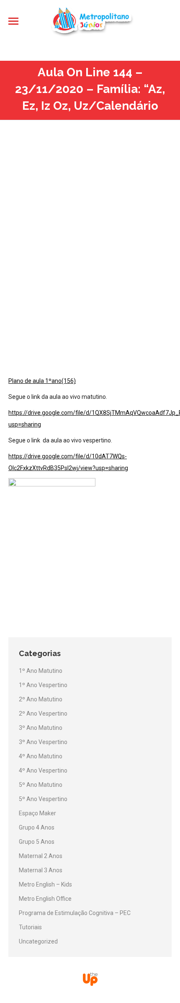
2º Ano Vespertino (43, 713)
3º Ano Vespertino (43, 742)
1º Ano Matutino (40, 670)
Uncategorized (38, 941)
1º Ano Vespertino (43, 685)
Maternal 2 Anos (40, 856)
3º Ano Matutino (40, 727)
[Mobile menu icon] (13, 21)
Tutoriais (30, 927)
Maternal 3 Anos (40, 870)
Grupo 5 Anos (36, 841)
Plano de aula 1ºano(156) (42, 380)
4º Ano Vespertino (43, 770)
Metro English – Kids (45, 884)
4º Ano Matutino (40, 756)
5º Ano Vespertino (43, 799)
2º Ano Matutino (40, 699)
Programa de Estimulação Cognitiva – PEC (75, 913)
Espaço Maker (37, 813)
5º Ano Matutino (40, 784)
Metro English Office (45, 898)
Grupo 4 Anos (36, 827)
